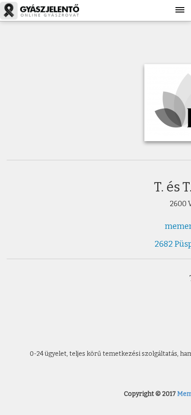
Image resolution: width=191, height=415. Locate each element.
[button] (180, 6)
